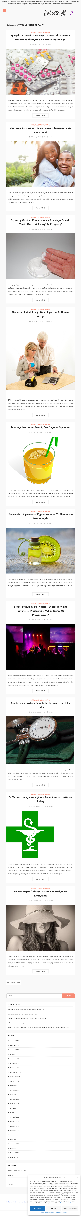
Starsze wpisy (15, 983)
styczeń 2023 (14, 1059)
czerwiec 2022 (15, 1090)
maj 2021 (13, 1148)
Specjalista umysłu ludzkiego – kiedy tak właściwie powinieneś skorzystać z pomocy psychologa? (38, 1027)
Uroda (10, 1180)
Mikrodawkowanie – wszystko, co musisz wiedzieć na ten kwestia (28, 1023)
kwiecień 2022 (14, 1099)
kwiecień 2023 (14, 1045)
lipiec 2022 (13, 1085)
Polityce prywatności (66, 1203)
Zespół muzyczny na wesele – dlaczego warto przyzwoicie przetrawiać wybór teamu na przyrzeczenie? (40, 611)
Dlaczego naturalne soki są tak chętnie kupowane (40, 427)
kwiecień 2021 (14, 1153)
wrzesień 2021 (15, 1130)
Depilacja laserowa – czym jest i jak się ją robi (22, 1014)
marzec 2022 (14, 1103)
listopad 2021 (14, 1121)
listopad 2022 (14, 1068)
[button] (77, 1177)
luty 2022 (13, 1108)
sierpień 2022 (14, 1081)
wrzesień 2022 (15, 1077)
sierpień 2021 (14, 1135)
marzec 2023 (14, 1050)
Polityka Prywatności (61, 1212)
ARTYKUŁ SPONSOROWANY (40, 32)
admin (50, 44)
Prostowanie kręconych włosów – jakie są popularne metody (27, 1018)
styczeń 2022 (14, 1112)
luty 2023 (13, 1054)
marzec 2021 (14, 1157)
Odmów (53, 1208)
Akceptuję (37, 1208)
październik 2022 (15, 1072)
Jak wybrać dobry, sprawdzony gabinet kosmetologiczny (26, 1009)
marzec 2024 (14, 1041)
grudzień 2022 (14, 1063)
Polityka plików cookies (47, 1212)
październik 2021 (15, 1126)
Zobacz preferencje (70, 1208)
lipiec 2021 (13, 1139)
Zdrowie (10, 1184)
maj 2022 (13, 1094)
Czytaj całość (40, 115)
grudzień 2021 (14, 1117)
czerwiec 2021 (14, 1144)
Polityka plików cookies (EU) (16, 1202)
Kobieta (10, 1175)
